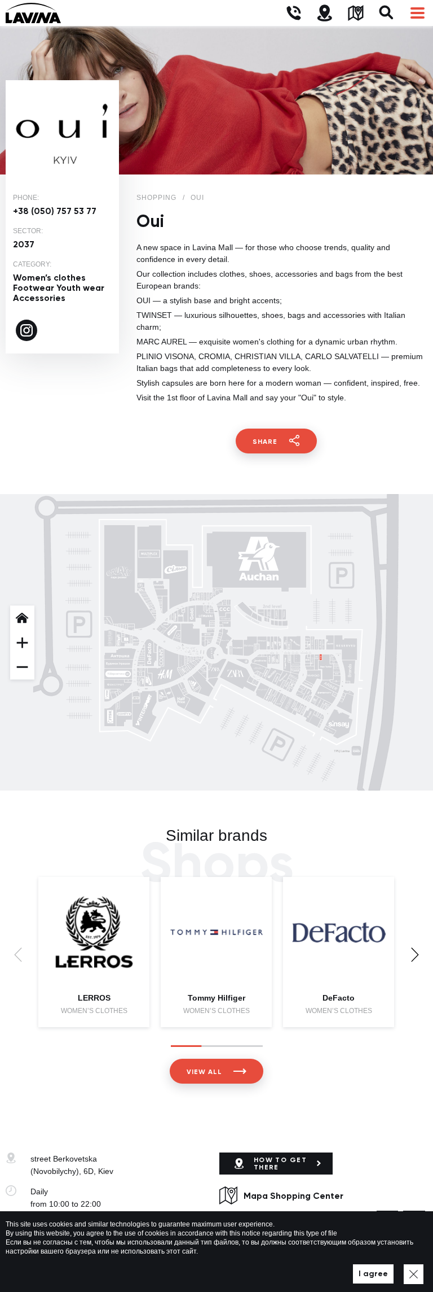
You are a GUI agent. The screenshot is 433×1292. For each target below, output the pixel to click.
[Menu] (417, 13)
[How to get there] (324, 13)
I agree (373, 1273)
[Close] (413, 1274)
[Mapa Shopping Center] (355, 13)
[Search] (386, 13)
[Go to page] (27, 331)
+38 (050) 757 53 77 (54, 211)
